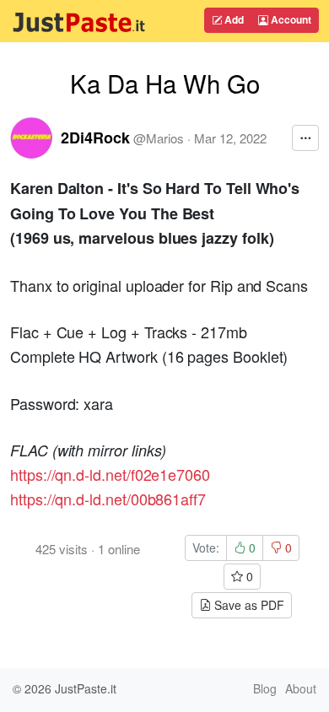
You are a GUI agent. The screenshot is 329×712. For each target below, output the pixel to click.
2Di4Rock (95, 137)
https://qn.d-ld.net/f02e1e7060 (110, 474)
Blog (265, 688)
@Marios (158, 138)
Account (289, 19)
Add (233, 19)
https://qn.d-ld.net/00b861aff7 (108, 499)
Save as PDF (247, 604)
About (300, 688)
